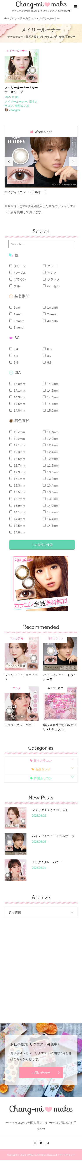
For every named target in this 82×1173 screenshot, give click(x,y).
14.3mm (19, 397)
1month (52, 307)
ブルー (18, 286)
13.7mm (19, 499)
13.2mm (52, 478)
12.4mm (52, 452)
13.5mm (19, 492)
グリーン (19, 266)
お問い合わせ (41, 1072)
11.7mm (52, 432)
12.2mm (52, 445)
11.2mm (19, 432)
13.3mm (19, 485)
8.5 (49, 349)
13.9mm (19, 505)
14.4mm (52, 397)
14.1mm (19, 390)
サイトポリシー (67, 1155)
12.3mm (19, 452)
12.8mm (52, 465)
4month (52, 321)
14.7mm (52, 403)
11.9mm (19, 438)
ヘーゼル (52, 286)
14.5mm (19, 403)
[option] (41, 165)
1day (17, 307)
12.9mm (19, 472)
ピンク (51, 272)
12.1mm (19, 445)
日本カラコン (43, 760)
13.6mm (52, 492)
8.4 (15, 349)
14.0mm (52, 383)
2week (51, 314)
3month (18, 321)
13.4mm (52, 485)
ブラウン (19, 279)
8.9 (49, 362)
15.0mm (52, 410)
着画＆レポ (43, 769)
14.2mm (52, 390)
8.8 (15, 362)
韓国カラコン (43, 778)
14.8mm (19, 410)
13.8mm (19, 383)
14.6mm (52, 525)
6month (18, 327)
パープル (19, 272)
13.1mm (19, 478)
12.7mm (19, 465)
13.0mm (52, 472)
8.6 (15, 355)
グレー (51, 266)
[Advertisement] (41, 967)
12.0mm (52, 438)
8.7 (49, 355)
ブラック (52, 279)
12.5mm (19, 458)
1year (17, 314)
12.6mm (52, 458)
